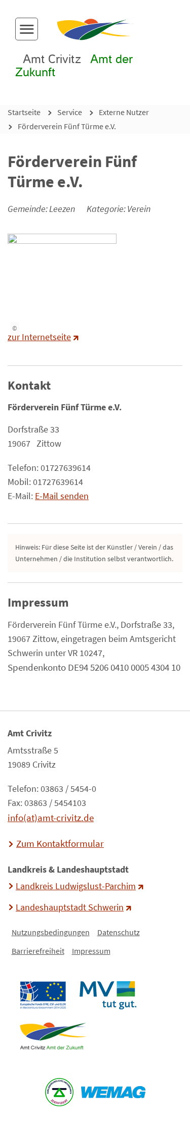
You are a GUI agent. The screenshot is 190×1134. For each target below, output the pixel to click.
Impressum (91, 951)
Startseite (24, 112)
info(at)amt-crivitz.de (51, 818)
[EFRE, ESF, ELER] (42, 995)
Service (69, 112)
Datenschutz (118, 932)
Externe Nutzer (124, 112)
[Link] (53, 1036)
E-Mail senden (62, 496)
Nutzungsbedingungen (51, 932)
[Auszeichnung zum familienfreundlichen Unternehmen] (59, 1092)
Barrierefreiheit (38, 951)
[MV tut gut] (107, 995)
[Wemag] (113, 1092)
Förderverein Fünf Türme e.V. (67, 126)
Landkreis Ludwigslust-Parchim (76, 886)
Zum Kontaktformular (60, 843)
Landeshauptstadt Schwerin (70, 907)
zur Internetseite (39, 337)
